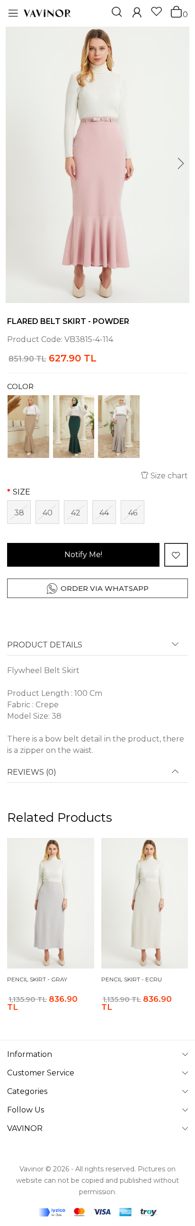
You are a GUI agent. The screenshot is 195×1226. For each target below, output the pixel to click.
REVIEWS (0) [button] (31, 772)
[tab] (97, 648)
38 (19, 512)
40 (48, 512)
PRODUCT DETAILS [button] (44, 645)
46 (132, 512)
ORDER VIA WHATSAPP (105, 588)
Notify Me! (83, 554)
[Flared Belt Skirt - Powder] (97, 165)
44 (104, 512)
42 (75, 512)
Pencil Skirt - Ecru (131, 979)
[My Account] (137, 13)
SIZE (21, 491)
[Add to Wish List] (176, 555)
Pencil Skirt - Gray (37, 979)
